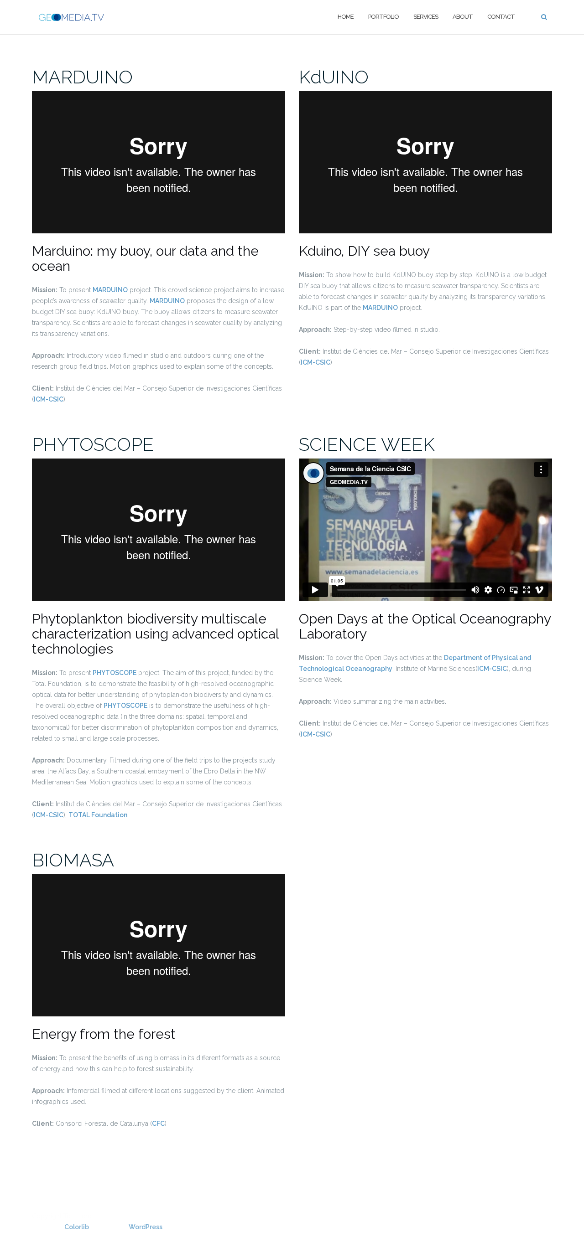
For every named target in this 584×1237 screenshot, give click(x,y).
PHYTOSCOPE (93, 444)
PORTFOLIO (383, 16)
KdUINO (334, 77)
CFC (158, 1123)
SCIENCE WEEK (367, 444)
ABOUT (463, 16)
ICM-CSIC (48, 399)
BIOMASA (73, 860)
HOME (346, 16)
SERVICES (425, 16)
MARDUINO (82, 77)
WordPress (145, 1227)
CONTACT (501, 16)
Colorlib (76, 1227)
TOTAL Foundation (97, 815)
